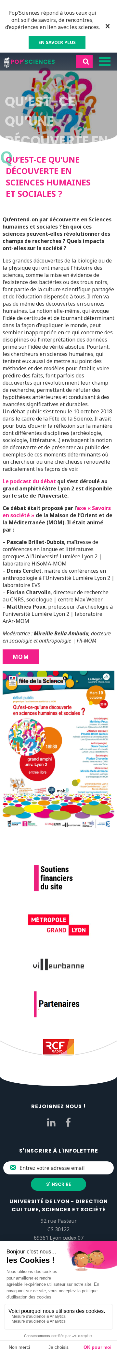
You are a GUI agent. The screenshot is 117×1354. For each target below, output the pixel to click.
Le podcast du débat (29, 481)
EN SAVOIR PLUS (57, 42)
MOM (20, 657)
